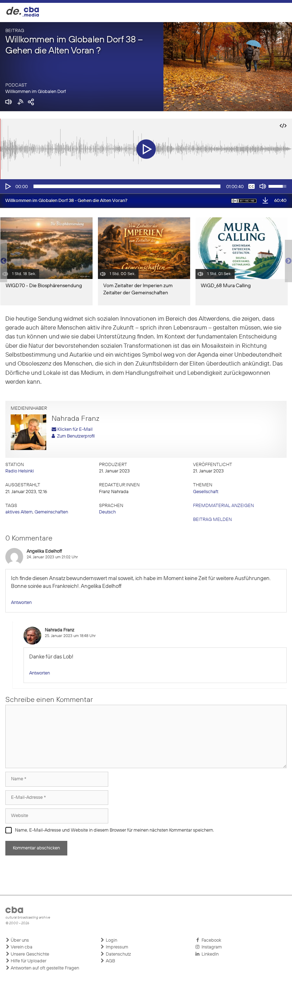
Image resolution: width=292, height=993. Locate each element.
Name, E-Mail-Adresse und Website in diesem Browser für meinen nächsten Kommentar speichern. (114, 830)
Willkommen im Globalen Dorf (35, 91)
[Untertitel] (251, 186)
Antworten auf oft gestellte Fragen (44, 968)
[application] (146, 186)
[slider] (126, 186)
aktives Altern (18, 512)
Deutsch (107, 512)
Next (288, 261)
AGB (110, 961)
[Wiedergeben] (7, 186)
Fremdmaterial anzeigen (223, 506)
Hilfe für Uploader (28, 961)
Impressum (116, 947)
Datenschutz (118, 954)
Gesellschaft (205, 492)
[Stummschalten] (262, 186)
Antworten (21, 602)
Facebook (210, 940)
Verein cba (21, 947)
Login (111, 940)
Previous (3, 261)
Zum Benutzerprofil (75, 436)
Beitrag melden (212, 520)
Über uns (19, 940)
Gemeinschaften (51, 512)
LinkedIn (209, 954)
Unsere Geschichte (29, 954)
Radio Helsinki (19, 471)
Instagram (210, 947)
